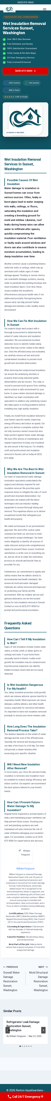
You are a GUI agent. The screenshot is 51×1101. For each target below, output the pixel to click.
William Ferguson (17, 1036)
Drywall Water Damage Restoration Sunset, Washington (11, 979)
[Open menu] (44, 9)
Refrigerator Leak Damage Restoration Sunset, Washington (23, 1026)
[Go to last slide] (7, 1030)
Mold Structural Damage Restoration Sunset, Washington (38, 979)
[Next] (43, 1030)
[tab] (20, 1046)
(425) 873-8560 (26, 2)
